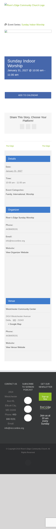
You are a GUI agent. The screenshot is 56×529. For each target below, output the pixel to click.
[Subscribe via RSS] (28, 417)
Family (9, 194)
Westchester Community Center (21, 309)
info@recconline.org (14, 428)
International (19, 194)
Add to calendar (28, 95)
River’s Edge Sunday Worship (20, 217)
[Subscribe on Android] (28, 409)
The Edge (10, 146)
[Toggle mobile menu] (50, 4)
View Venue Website (15, 347)
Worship (30, 194)
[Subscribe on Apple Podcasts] (28, 400)
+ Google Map (14, 324)
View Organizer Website (17, 252)
